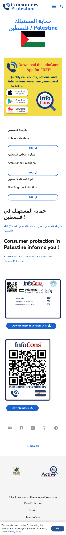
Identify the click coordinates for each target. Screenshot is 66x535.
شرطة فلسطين (53, 226)
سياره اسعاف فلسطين (31, 226)
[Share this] (21, 428)
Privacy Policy (14, 531)
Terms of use (33, 517)
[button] (61, 6)
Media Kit (33, 446)
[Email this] (10, 428)
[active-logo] (49, 465)
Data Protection (33, 503)
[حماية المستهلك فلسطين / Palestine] (33, 280)
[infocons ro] (16, 465)
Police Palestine (13, 256)
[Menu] (54, 6)
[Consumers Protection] (20, 6)
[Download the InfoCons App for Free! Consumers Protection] (33, 87)
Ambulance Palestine (35, 256)
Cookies (33, 510)
